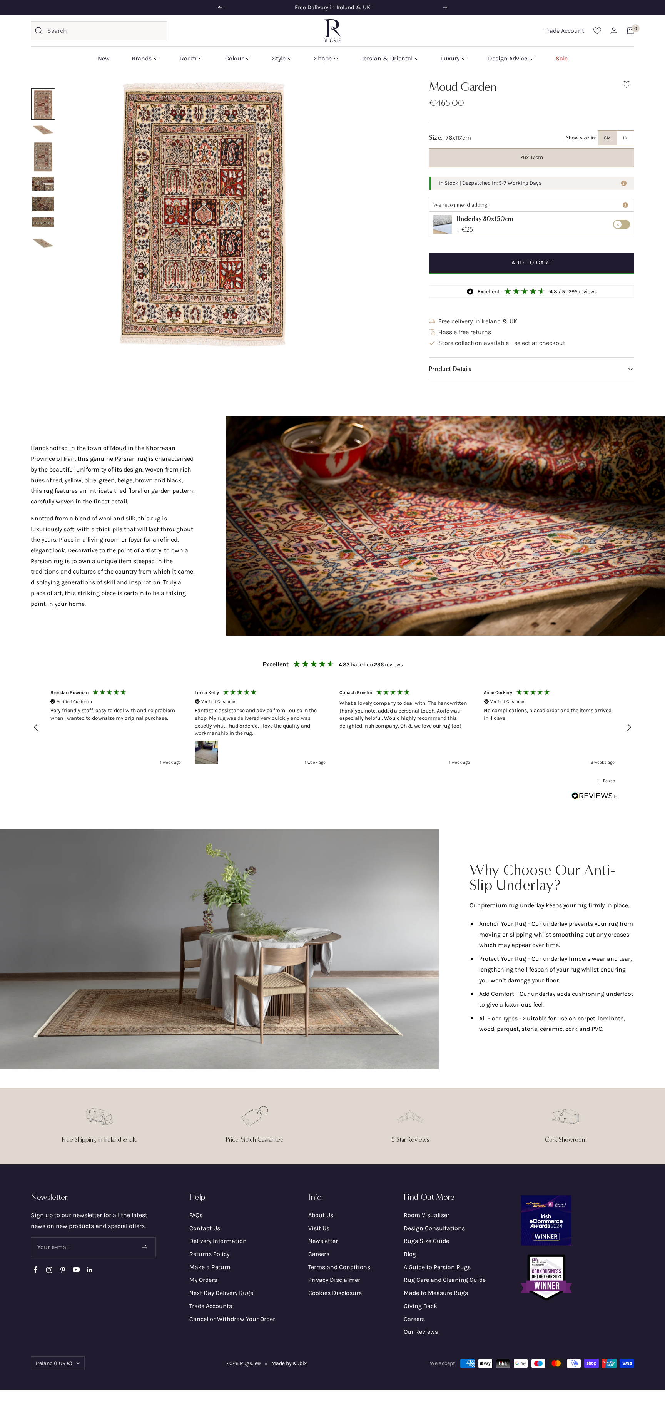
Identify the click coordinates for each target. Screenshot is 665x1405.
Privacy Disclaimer (334, 1279)
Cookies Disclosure (335, 1292)
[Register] (145, 1247)
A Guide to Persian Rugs (437, 1267)
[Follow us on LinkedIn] (89, 1270)
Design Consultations (434, 1228)
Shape (323, 58)
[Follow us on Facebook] (35, 1270)
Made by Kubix (289, 1363)
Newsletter (323, 1240)
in (625, 137)
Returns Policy (209, 1254)
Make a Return (210, 1267)
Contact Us (204, 1228)
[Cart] (630, 30)
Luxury (450, 58)
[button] (531, 369)
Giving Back (420, 1306)
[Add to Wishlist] (626, 86)
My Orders (203, 1279)
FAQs (195, 1215)
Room (188, 58)
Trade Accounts (210, 1306)
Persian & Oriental (386, 58)
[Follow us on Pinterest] (62, 1270)
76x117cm (531, 157)
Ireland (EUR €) (54, 1363)
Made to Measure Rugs (436, 1292)
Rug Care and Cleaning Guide (445, 1279)
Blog (410, 1254)
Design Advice (507, 58)
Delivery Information (218, 1240)
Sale (562, 58)
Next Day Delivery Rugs (221, 1292)
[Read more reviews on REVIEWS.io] (594, 797)
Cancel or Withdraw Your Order (232, 1319)
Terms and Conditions (339, 1267)
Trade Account (564, 30)
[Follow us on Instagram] (49, 1270)
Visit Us (318, 1228)
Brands (142, 58)
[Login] (613, 30)
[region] (332, 727)
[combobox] (105, 30)
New (104, 58)
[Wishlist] (597, 31)
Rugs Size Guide (426, 1240)
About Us (320, 1215)
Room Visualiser (426, 1215)
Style (279, 58)
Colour (234, 58)
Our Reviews (421, 1331)
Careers (318, 1254)
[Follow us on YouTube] (76, 1270)
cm (607, 137)
